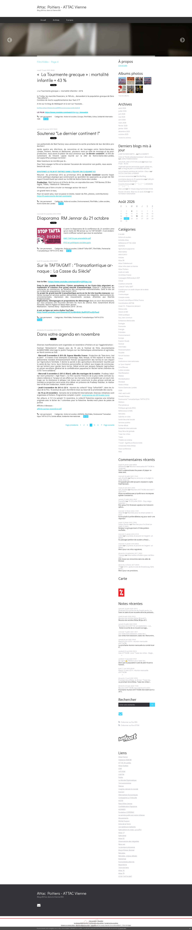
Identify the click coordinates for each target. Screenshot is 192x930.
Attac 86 (121, 260)
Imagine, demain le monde (128, 789)
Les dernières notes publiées (96, 923)
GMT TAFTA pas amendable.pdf (77, 238)
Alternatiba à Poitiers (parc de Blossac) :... (136, 556)
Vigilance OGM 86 (125, 760)
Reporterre (122, 865)
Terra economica (124, 783)
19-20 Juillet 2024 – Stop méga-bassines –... (135, 502)
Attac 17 (121, 833)
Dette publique (124, 315)
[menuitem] (43, 20)
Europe (80, 117)
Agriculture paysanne (126, 249)
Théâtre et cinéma (125, 440)
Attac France (123, 757)
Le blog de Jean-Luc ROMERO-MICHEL (135, 168)
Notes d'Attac (123, 385)
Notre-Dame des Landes (46, 203)
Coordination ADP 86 (126, 303)
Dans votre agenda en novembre (68, 334)
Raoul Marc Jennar (125, 803)
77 (119, 567)
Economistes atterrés (126, 862)
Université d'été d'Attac (127, 446)
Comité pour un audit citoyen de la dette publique (133, 290)
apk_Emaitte (123, 478)
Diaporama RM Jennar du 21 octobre (73, 218)
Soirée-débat (56, 416)
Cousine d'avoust (124, 184)
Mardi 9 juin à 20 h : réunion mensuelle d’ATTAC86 (132, 642)
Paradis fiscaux (124, 396)
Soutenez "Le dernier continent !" (68, 133)
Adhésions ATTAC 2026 (127, 243)
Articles (121, 258)
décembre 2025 (124, 131)
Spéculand (122, 835)
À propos (69, 20)
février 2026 (122, 126)
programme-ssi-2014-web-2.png (95, 395)
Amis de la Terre (124, 824)
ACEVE (120, 800)
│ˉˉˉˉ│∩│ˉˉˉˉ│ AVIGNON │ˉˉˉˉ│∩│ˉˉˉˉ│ (135, 185)
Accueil (43, 20)
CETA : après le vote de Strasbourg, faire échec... (136, 568)
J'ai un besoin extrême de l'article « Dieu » (133, 171)
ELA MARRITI (144, 154)
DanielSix (121, 501)
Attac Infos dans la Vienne (128, 266)
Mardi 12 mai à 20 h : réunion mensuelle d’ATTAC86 (133, 671)
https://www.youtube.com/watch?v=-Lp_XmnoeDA (66, 112)
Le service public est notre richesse (131, 815)
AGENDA (81, 414)
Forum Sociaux (123, 356)
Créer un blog (92, 921)
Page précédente (72, 425)
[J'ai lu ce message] (190, 928)
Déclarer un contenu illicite (68, 925)
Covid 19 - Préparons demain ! (129, 306)
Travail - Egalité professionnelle (130, 443)
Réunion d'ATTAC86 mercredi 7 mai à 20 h (136, 491)
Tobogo (121, 555)
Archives (56, 20)
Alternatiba (122, 252)
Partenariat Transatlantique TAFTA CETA (88, 317)
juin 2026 (121, 114)
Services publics (124, 423)
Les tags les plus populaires (111, 923)
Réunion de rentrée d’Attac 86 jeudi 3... (132, 618)
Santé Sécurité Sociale (126, 420)
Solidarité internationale (71, 416)
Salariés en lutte (124, 417)
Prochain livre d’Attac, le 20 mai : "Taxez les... (134, 680)
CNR (120, 768)
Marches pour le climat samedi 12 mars (135, 514)
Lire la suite (122, 65)
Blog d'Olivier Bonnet (126, 850)
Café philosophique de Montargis (136, 180)
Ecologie (121, 324)
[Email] (120, 714)
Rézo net (121, 844)
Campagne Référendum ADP (129, 278)
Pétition (121, 402)
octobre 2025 (123, 134)
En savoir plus (122, 928)
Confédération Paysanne (127, 806)
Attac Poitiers (123, 269)
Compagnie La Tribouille (127, 798)
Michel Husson (124, 821)
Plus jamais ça (123, 405)
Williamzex (122, 466)
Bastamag (122, 859)
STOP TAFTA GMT (125, 876)
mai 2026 (121, 117)
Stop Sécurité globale (126, 431)
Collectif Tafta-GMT (85, 248)
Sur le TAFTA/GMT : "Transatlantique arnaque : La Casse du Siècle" (75, 268)
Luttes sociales (104, 201)
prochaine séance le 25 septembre (131, 179)
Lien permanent (45, 117)
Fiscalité (121, 353)
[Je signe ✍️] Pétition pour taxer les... (132, 661)
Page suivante (109, 425)
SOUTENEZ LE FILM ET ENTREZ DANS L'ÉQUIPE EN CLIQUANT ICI (66, 171)
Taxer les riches (124, 434)
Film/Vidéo (88, 117)
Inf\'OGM (121, 771)
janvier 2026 (123, 129)
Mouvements (123, 818)
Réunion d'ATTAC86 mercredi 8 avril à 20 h (134, 688)
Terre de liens (123, 867)
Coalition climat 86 (125, 284)
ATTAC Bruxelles (124, 763)
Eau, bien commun (125, 318)
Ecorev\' (121, 792)
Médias (121, 376)
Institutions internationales (128, 361)
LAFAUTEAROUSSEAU (129, 159)
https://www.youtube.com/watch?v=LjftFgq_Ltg (70, 281)
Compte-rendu (123, 297)
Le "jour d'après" (124, 364)
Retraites (121, 414)
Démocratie (122, 309)
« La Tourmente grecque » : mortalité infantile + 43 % (73, 77)
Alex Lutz (121, 189)
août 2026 (122, 108)
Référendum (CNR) (125, 411)
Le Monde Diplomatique (127, 780)
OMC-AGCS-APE (124, 393)
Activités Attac (123, 240)
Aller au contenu (7, 2)
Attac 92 (121, 838)
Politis (120, 777)
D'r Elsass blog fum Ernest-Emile (140, 189)
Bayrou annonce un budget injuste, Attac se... (136, 479)
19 (137, 216)
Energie (121, 329)
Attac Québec (123, 766)
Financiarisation (124, 350)
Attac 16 (121, 870)
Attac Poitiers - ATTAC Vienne (61, 6)
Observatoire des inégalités (128, 841)
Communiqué (123, 294)
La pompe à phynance (126, 847)
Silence (121, 786)
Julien (120, 536)
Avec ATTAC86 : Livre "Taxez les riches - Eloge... (135, 653)
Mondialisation (124, 379)
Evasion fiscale (123, 341)
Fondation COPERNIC (126, 812)
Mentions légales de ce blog (83, 925)
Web (61, 251)
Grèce (94, 117)
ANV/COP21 (122, 255)
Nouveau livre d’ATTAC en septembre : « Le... (135, 626)
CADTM (121, 774)
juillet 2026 (122, 111)
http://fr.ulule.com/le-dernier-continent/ (54, 196)
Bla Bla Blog (141, 176)
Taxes (120, 437)
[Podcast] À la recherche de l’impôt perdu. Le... (135, 610)
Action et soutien (70, 117)
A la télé (121, 234)
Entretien (121, 332)
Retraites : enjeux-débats (127, 856)
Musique (121, 382)
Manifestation (123, 373)
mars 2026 (122, 123)
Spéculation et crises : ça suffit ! (130, 830)
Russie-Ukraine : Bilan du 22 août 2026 (132, 192)
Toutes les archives (124, 138)
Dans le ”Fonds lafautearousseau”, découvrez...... (136, 157)
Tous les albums (123, 96)
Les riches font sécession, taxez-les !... (132, 634)
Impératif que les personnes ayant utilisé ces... (135, 167)
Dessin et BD (123, 312)
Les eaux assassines (126, 176)
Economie (122, 326)
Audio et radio (123, 272)
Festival (121, 344)
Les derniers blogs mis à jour (81, 923)
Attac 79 (121, 873)
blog (129, 925)
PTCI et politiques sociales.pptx (77, 242)
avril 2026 (122, 120)
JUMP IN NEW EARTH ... (127, 154)
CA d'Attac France (124, 275)
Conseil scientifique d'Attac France (131, 300)
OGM (120, 390)
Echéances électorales (126, 321)
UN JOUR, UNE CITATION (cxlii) (130, 162)
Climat (120, 281)
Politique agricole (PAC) (127, 408)
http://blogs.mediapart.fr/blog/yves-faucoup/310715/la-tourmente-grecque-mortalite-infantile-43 (58, 107)
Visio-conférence (124, 449)
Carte (122, 578)
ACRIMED (122, 809)
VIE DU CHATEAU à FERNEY (128, 173)
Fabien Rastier (123, 524)
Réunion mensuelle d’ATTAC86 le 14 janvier (136, 467)
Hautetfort (100, 921)
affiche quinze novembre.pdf (49, 409)
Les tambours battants (127, 827)
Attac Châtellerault (125, 263)
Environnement (83, 201)
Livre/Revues (123, 367)
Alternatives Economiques (128, 795)
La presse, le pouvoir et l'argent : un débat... (135, 537)
